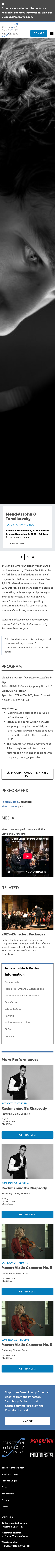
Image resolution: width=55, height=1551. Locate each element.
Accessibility (12, 982)
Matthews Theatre (11, 1532)
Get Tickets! (27, 1134)
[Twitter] (27, 557)
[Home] (11, 26)
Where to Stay (13, 1009)
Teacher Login (9, 1480)
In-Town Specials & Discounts (22, 995)
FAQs (8, 1029)
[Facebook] (22, 557)
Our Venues (12, 1002)
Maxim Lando (9, 806)
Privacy (5, 1500)
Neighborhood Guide (17, 1022)
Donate (39, 33)
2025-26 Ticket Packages (23, 934)
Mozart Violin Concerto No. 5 (27, 1268)
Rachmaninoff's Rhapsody (24, 1108)
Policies (9, 1036)
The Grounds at (10, 1542)
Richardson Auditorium (14, 1523)
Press (4, 1487)
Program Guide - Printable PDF (29, 774)
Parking (9, 1015)
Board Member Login (13, 1467)
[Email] (33, 557)
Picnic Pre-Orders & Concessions (24, 988)
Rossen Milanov (10, 802)
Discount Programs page (17, 17)
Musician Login (10, 1474)
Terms (5, 1506)
